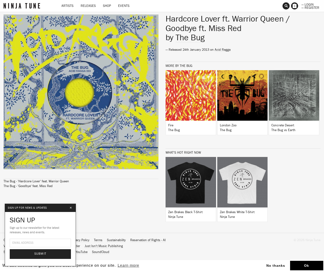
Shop (107, 6)
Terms (98, 240)
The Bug (190, 37)
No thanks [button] (275, 265)
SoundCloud (100, 252)
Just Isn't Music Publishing (104, 246)
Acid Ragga (223, 49)
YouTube (82, 252)
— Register (310, 7)
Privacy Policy (79, 240)
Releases (88, 6)
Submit (40, 253)
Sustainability (116, 240)
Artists (67, 6)
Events (124, 6)
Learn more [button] (128, 265)
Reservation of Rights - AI (148, 240)
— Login (307, 4)
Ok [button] (306, 265)
